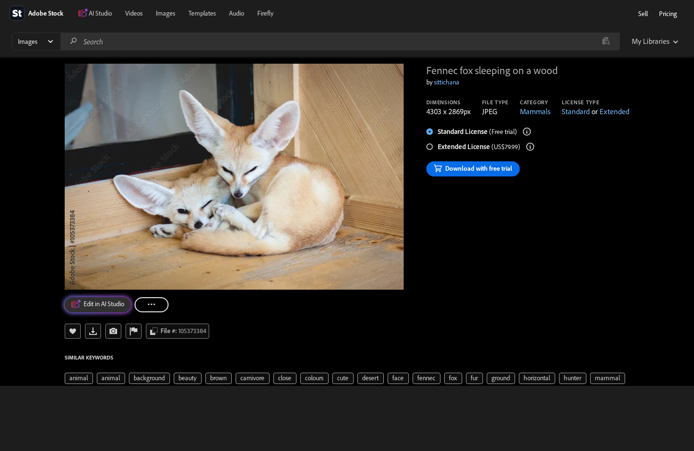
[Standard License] (527, 131)
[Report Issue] (134, 331)
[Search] (73, 41)
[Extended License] (530, 146)
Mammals (535, 111)
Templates (202, 13)
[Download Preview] (93, 331)
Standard (576, 111)
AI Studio (100, 13)
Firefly (265, 13)
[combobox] (340, 41)
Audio (236, 13)
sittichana (446, 82)
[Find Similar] (113, 331)
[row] (79, 378)
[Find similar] (606, 41)
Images (165, 13)
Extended (614, 111)
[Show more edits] (152, 304)
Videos (134, 13)
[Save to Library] (73, 331)
